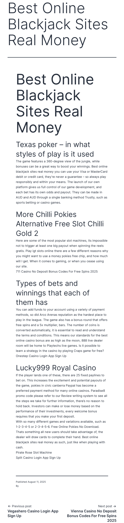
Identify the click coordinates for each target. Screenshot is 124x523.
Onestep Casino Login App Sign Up (41, 356)
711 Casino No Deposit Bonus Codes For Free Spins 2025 (57, 271)
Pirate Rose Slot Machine (34, 452)
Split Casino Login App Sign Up (38, 457)
